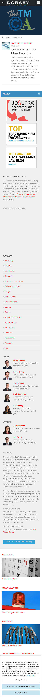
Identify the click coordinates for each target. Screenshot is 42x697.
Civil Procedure (10, 271)
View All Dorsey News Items (12, 645)
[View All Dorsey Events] (21, 576)
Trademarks (9, 343)
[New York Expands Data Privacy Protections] (6, 46)
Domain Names (10, 296)
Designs (8, 291)
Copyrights (8, 276)
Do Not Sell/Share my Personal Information (21, 686)
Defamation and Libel (12, 286)
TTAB (6, 348)
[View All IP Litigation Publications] (21, 609)
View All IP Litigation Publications (13, 612)
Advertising (9, 260)
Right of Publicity (10, 322)
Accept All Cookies (21, 693)
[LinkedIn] (39, 94)
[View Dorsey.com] (18, 5)
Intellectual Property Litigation (24, 197)
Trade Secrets (10, 338)
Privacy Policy (31, 675)
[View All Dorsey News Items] (21, 643)
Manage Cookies (21, 680)
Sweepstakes (10, 327)
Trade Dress (9, 332)
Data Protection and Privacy (21, 43)
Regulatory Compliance (13, 317)
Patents (7, 312)
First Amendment (11, 301)
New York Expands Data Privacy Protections (23, 51)
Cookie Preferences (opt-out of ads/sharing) (19, 542)
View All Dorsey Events (10, 579)
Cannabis (8, 265)
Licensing (8, 307)
